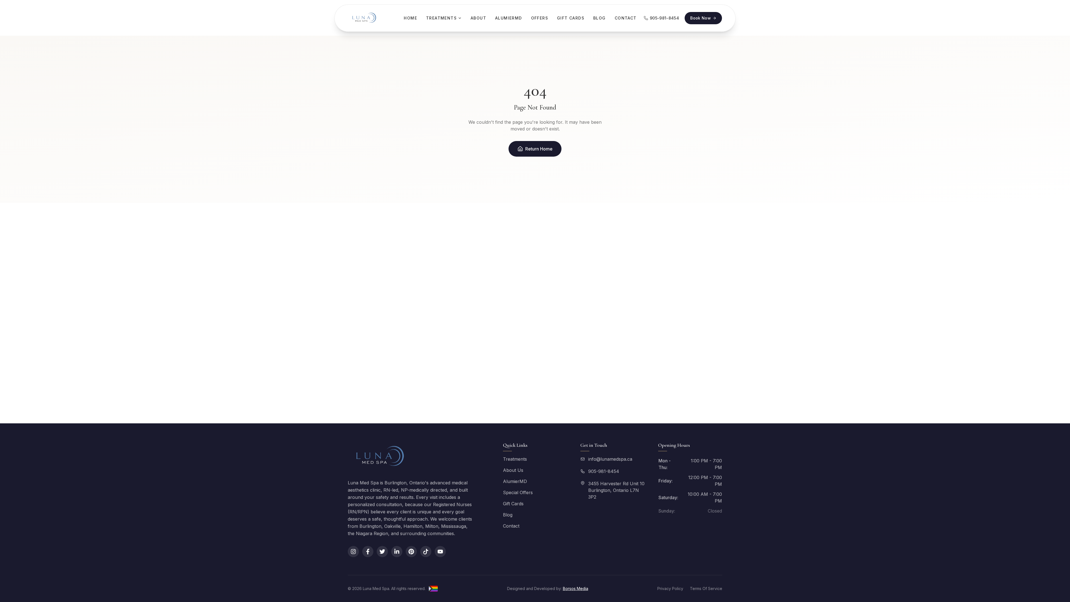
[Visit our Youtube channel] (440, 551)
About (478, 18)
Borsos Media (575, 588)
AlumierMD (508, 18)
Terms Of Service (706, 588)
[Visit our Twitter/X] (382, 551)
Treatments (441, 18)
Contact (626, 18)
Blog (599, 18)
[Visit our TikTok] (425, 551)
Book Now (700, 18)
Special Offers (518, 492)
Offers (539, 18)
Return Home (539, 149)
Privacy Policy (670, 588)
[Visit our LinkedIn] (396, 551)
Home (410, 18)
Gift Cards (570, 18)
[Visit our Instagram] (353, 551)
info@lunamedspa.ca (610, 459)
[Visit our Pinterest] (411, 551)
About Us (513, 470)
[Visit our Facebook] (367, 551)
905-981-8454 (603, 471)
